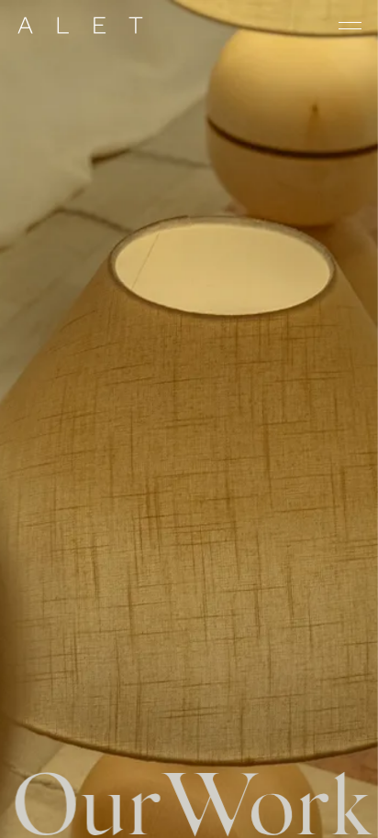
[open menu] (350, 25)
